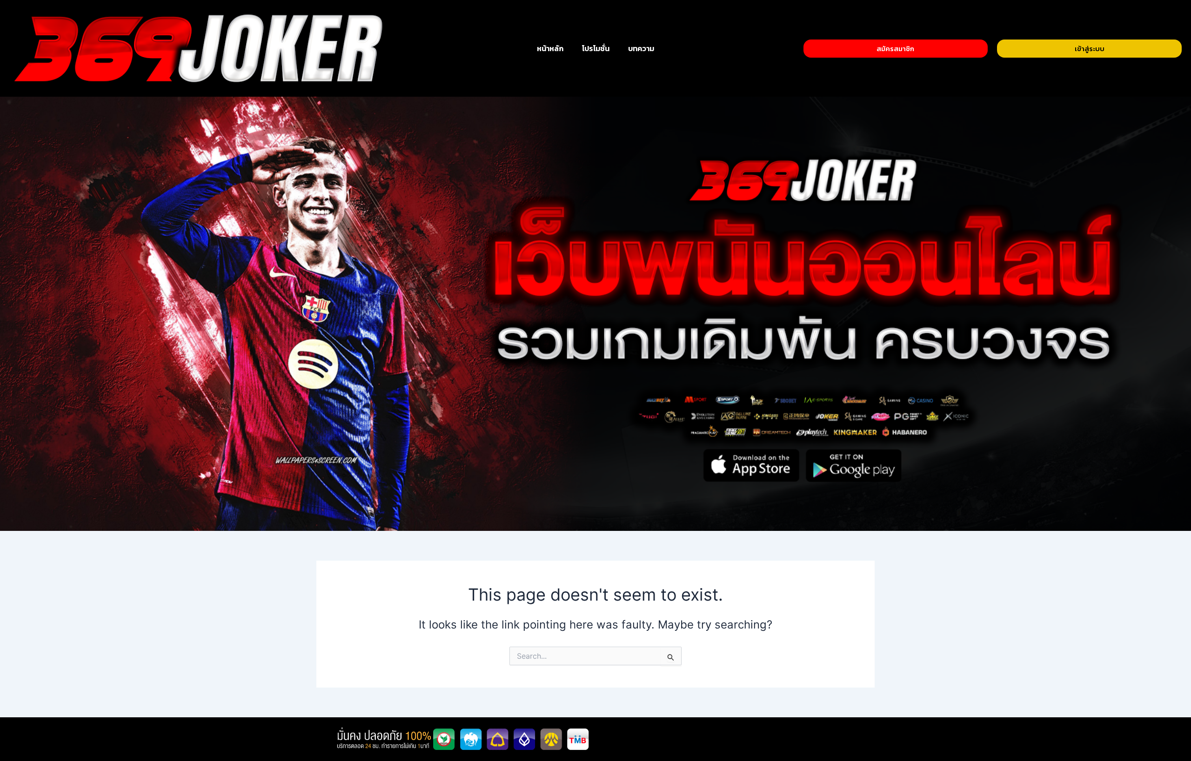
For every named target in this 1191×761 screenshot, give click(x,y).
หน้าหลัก (550, 48)
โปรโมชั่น (595, 48)
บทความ (641, 48)
